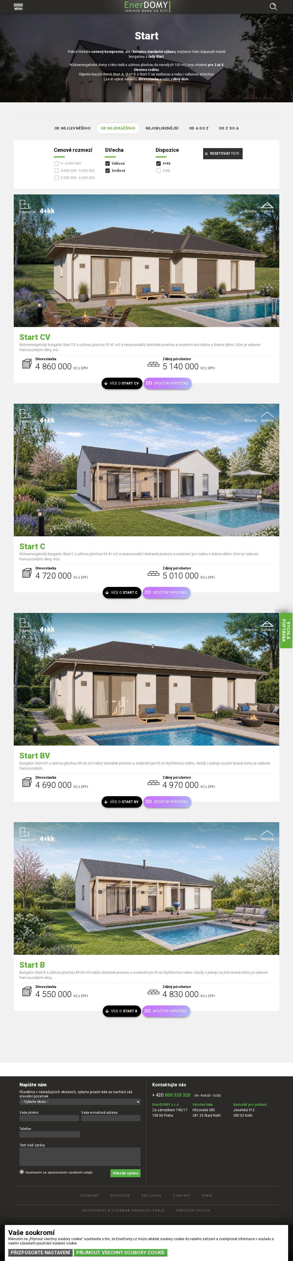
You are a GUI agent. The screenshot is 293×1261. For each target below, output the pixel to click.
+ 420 (171, 1095)
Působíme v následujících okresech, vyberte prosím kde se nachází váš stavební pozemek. (75, 1094)
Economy (89, 1195)
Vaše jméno (28, 1113)
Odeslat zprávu (125, 1173)
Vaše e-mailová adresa (99, 1113)
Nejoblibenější (162, 128)
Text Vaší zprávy (32, 1145)
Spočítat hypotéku (171, 383)
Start (207, 1195)
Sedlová (118, 171)
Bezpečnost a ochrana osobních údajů (123, 1210)
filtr (224, 154)
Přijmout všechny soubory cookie (120, 1252)
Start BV (34, 755)
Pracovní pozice (193, 1210)
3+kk (166, 171)
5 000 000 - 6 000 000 (78, 178)
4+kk (167, 164)
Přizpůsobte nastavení (40, 1252)
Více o (124, 383)
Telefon (25, 1129)
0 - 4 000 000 (71, 164)
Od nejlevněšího (72, 128)
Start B (32, 965)
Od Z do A (229, 128)
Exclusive (152, 1195)
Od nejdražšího (118, 128)
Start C (32, 546)
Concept (182, 1195)
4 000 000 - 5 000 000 (78, 171)
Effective (120, 1195)
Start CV (34, 337)
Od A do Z (199, 128)
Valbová (118, 164)
